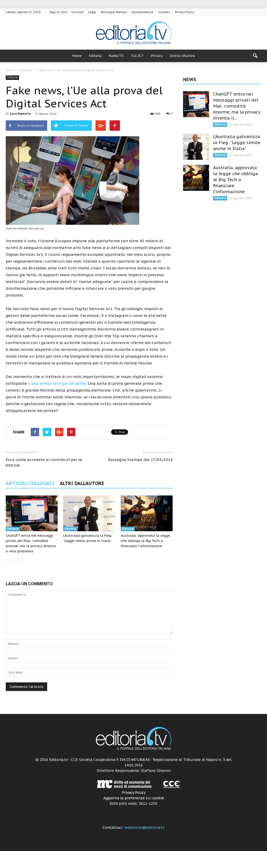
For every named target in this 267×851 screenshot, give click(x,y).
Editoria (95, 56)
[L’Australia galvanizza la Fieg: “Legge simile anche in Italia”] (89, 513)
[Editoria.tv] (133, 33)
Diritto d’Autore (182, 56)
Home (77, 56)
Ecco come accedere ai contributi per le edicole (44, 462)
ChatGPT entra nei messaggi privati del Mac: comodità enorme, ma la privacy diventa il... (236, 106)
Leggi (92, 12)
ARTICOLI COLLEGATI (30, 483)
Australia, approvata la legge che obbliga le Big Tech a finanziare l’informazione (145, 540)
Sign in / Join (58, 12)
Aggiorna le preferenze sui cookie (133, 798)
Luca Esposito (20, 113)
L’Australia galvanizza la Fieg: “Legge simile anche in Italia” (236, 142)
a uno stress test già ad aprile (57, 383)
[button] (255, 56)
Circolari (77, 12)
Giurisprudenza (142, 12)
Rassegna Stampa (114, 12)
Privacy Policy (184, 12)
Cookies (164, 12)
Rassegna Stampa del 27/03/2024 (140, 459)
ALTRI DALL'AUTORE (82, 483)
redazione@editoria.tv (144, 827)
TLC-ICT (137, 56)
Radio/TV (116, 56)
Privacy (157, 56)
